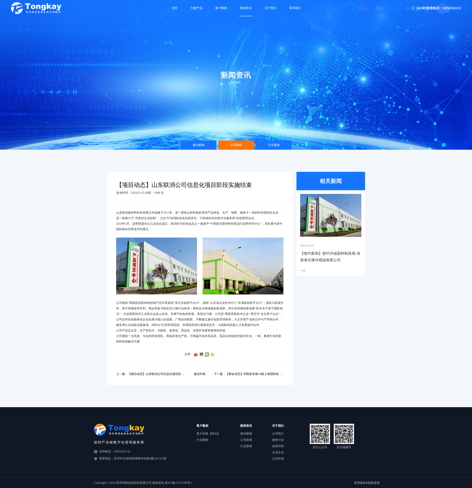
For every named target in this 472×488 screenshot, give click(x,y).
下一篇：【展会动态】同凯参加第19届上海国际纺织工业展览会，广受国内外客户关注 (248, 373)
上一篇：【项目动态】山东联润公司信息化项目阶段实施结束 (150, 373)
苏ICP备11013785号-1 (178, 482)
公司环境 (278, 458)
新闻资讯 (246, 8)
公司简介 (278, 433)
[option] (198, 145)
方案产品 (196, 8)
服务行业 (278, 439)
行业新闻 (274, 145)
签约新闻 (198, 145)
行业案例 (202, 439)
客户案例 (221, 8)
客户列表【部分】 (208, 433)
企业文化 (278, 452)
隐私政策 (374, 482)
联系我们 (295, 8)
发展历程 (278, 446)
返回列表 (200, 373)
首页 (175, 8)
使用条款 (360, 482)
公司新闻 (236, 145)
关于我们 (270, 8)
